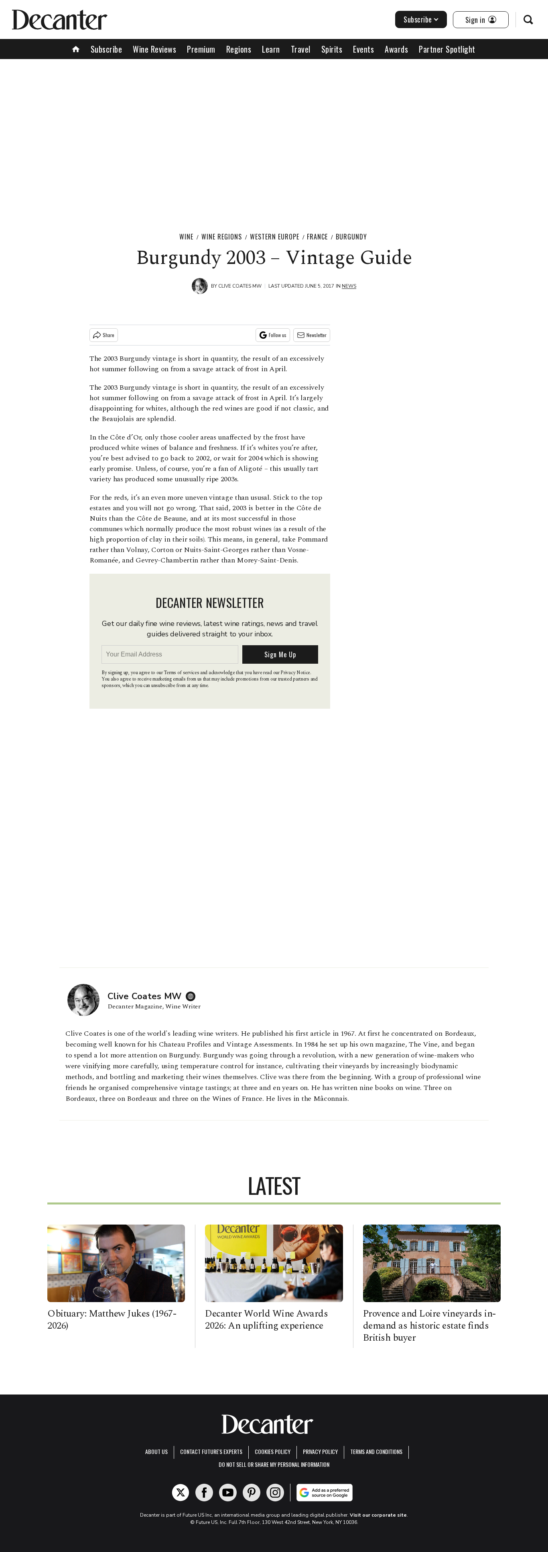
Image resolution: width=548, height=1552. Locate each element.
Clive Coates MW (240, 286)
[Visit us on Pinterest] (251, 1492)
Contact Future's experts (211, 1451)
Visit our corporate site (378, 1515)
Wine (186, 236)
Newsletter (316, 334)
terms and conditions (376, 1451)
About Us (156, 1451)
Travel (301, 49)
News (349, 286)
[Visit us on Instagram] (275, 1492)
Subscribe (418, 19)
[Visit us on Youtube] (228, 1492)
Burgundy (351, 236)
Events (363, 49)
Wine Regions (221, 236)
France (317, 236)
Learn (271, 49)
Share (108, 334)
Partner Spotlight (447, 49)
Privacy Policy (320, 1451)
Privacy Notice (295, 673)
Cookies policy (272, 1451)
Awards (396, 49)
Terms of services (182, 673)
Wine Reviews (154, 49)
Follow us (277, 334)
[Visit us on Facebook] (204, 1492)
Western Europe (274, 236)
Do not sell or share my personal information (274, 1464)
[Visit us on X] (180, 1492)
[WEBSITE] (192, 996)
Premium (201, 49)
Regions (239, 49)
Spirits (332, 49)
